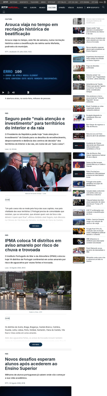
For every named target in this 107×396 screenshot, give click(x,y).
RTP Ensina (84, 2)
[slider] (43, 92)
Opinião (62, 8)
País (25, 8)
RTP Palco (62, 2)
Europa (33, 8)
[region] (35, 75)
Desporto (24, 2)
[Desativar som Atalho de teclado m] (13, 92)
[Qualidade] (63, 92)
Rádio (43, 2)
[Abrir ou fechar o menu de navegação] (3, 12)
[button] (103, 7)
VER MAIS (35, 226)
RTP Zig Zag (73, 2)
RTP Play (51, 2)
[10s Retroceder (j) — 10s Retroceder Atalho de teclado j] (8, 92)
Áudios (80, 8)
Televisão (34, 2)
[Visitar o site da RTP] (5, 2)
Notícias (13, 2)
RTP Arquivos (97, 2)
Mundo (42, 8)
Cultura (52, 8)
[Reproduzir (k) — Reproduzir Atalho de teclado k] (3, 92)
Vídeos (71, 8)
